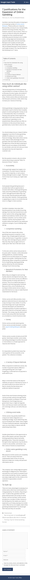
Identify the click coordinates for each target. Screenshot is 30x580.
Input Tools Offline (17, 577)
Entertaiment (8, 513)
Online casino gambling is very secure (15, 78)
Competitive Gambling (12, 68)
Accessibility (9, 66)
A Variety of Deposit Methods (14, 74)
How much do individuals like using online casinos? (13, 63)
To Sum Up (7, 79)
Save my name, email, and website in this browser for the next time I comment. (15, 564)
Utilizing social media (11, 76)
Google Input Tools (8, 2)
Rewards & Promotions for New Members (14, 70)
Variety (8, 73)
